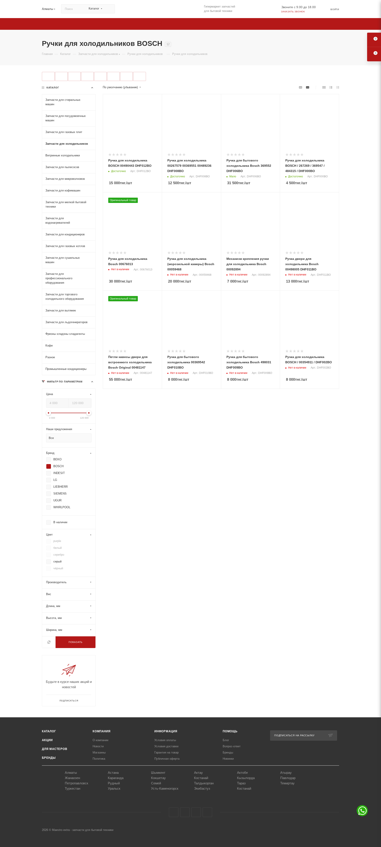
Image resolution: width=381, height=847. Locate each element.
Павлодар (287, 778)
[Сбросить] (49, 642)
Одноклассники (196, 812)
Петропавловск (76, 783)
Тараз (241, 783)
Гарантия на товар (166, 752)
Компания (101, 731)
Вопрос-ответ (232, 746)
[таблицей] (338, 87)
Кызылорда (246, 778)
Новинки (228, 758)
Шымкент (158, 772)
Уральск (114, 788)
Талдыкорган (204, 783)
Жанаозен (72, 778)
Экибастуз (202, 788)
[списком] (331, 87)
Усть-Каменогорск (164, 788)
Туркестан (72, 788)
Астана (113, 772)
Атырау (286, 772)
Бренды (49, 757)
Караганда (115, 778)
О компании (100, 740)
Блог (226, 740)
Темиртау (287, 783)
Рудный (114, 783)
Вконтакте (173, 812)
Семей (156, 783)
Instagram (185, 812)
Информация (165, 731)
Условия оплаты (165, 740)
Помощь (230, 731)
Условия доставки (166, 746)
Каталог (49, 731)
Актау (198, 772)
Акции (47, 740)
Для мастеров (54, 749)
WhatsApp (207, 812)
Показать (75, 642)
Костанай (201, 778)
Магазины (99, 752)
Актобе (242, 772)
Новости (98, 746)
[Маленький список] (300, 87)
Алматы (71, 772)
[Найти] (109, 8)
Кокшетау (158, 778)
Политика (99, 758)
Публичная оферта (166, 758)
